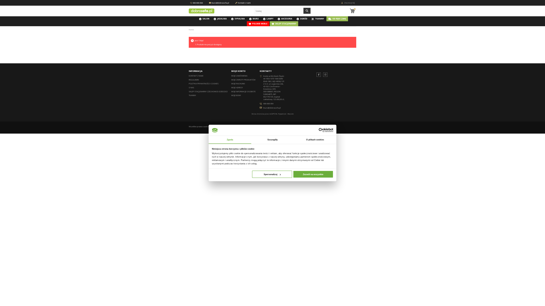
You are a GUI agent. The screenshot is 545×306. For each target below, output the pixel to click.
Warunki (291, 114)
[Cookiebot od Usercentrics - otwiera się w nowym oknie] (320, 130)
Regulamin (194, 79)
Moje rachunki (238, 83)
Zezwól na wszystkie (313, 174)
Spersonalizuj (270, 174)
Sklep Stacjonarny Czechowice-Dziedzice (208, 91)
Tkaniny (192, 95)
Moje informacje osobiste (243, 91)
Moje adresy (237, 87)
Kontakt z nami (244, 3)
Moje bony (236, 95)
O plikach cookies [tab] (315, 139)
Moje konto (238, 71)
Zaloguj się (349, 3)
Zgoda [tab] (230, 139)
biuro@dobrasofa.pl (220, 3)
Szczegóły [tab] (272, 139)
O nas (191, 87)
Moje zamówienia (239, 76)
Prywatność (282, 114)
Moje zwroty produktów (243, 79)
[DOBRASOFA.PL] (201, 10)
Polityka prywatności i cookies (204, 83)
